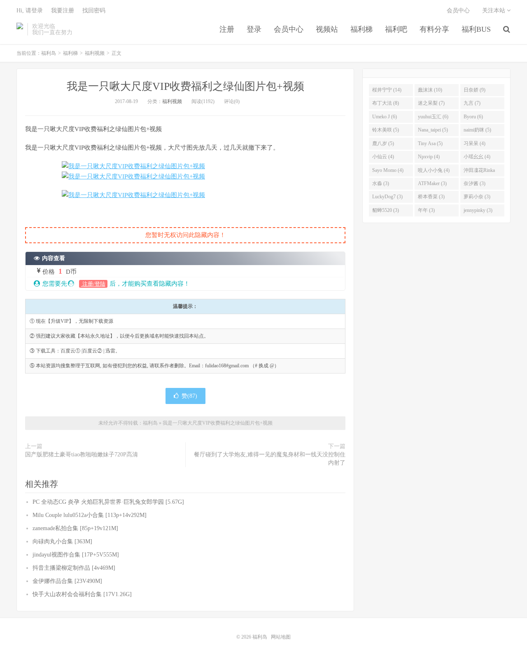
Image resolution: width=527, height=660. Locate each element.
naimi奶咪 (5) (477, 130)
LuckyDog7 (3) (387, 197)
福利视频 (95, 53)
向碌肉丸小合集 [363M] (62, 541)
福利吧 (396, 29)
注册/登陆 (93, 284)
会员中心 (288, 29)
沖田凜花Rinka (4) (479, 171)
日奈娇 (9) (474, 90)
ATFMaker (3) (432, 183)
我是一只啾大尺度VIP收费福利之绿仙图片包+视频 (185, 86)
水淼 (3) (380, 183)
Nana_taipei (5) (433, 130)
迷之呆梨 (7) (431, 103)
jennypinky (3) (478, 210)
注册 (226, 29)
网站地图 (281, 637)
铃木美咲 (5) (385, 130)
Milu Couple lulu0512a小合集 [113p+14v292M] (90, 515)
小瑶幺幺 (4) (477, 157)
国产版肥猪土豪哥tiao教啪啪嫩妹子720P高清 (81, 454)
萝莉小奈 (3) (477, 197)
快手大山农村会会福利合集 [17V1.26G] (82, 594)
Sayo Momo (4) (387, 170)
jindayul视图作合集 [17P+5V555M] (76, 555)
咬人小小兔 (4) (434, 170)
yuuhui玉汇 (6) (433, 117)
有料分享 (434, 29)
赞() (189, 396)
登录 (254, 29)
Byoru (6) (473, 117)
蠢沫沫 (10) (430, 90)
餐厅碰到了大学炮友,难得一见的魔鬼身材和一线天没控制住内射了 (269, 458)
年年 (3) (426, 210)
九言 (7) (472, 103)
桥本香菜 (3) (431, 197)
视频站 (327, 29)
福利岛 (19, 29)
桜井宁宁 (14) (386, 90)
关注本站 (494, 10)
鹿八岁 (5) (383, 143)
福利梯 (361, 29)
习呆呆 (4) (474, 143)
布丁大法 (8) (385, 103)
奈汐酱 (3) (474, 183)
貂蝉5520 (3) (385, 210)
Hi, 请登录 (29, 10)
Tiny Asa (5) (430, 143)
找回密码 (93, 10)
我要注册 (62, 10)
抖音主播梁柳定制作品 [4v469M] (74, 568)
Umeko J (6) (384, 117)
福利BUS (476, 29)
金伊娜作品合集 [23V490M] (67, 581)
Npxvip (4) (429, 157)
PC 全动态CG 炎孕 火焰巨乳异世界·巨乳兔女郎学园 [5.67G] (108, 502)
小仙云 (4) (383, 157)
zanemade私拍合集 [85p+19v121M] (75, 528)
